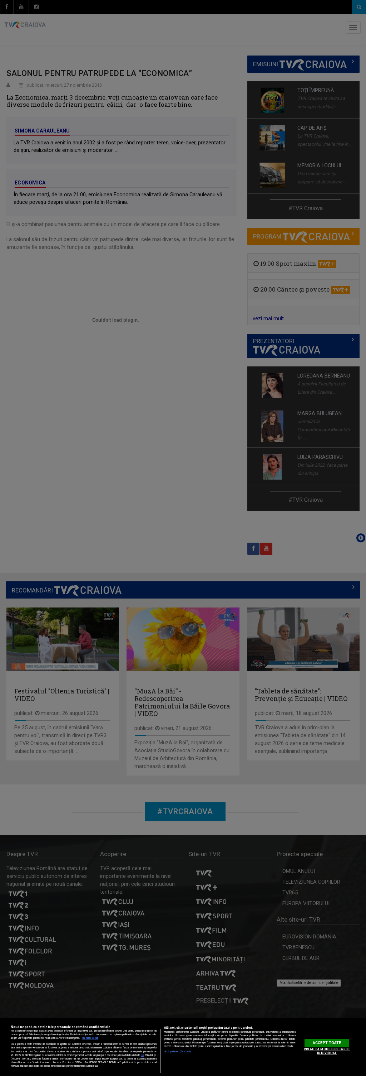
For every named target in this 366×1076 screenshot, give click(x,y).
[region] (183, 1047)
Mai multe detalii (90, 1038)
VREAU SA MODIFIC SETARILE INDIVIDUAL (327, 1051)
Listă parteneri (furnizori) (177, 1051)
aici (142, 1055)
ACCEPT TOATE (327, 1043)
